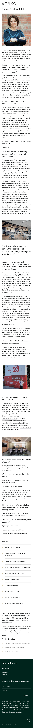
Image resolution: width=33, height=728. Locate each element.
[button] (29, 4)
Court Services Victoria (9, 418)
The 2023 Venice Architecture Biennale (17, 643)
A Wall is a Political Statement (14, 647)
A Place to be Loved (11, 651)
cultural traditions (25, 427)
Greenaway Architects (9, 416)
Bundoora (5, 420)
